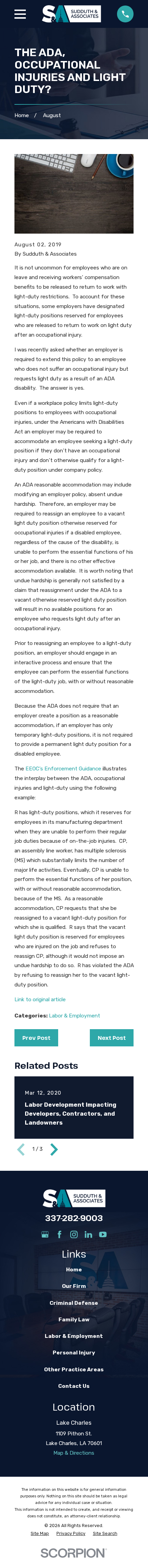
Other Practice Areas (74, 1369)
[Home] (71, 13)
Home (74, 1270)
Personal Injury (74, 1353)
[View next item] (54, 1149)
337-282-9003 (74, 1217)
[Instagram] (74, 1234)
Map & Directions (73, 1453)
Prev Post (36, 1037)
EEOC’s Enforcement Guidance (63, 769)
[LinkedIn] (88, 1234)
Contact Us (73, 1386)
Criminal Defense (74, 1303)
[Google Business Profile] (45, 1234)
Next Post (112, 1037)
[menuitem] (40, 1533)
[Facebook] (59, 1234)
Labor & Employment (74, 1016)
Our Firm (74, 1286)
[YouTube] (103, 1234)
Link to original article (40, 999)
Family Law (74, 1320)
